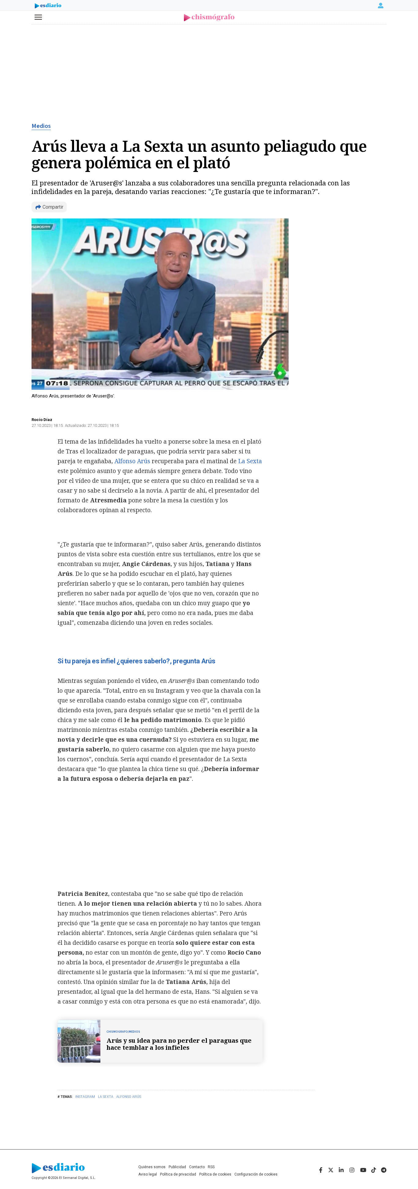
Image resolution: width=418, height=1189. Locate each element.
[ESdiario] (48, 6)
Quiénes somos (152, 1167)
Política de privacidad (178, 1174)
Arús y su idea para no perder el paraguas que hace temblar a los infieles (179, 1044)
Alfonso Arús (128, 1097)
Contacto (197, 1167)
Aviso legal (147, 1174)
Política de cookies (215, 1174)
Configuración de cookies (256, 1174)
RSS (211, 1167)
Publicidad (177, 1167)
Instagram (85, 1097)
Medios (41, 126)
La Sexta (105, 1097)
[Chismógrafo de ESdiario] (209, 17)
